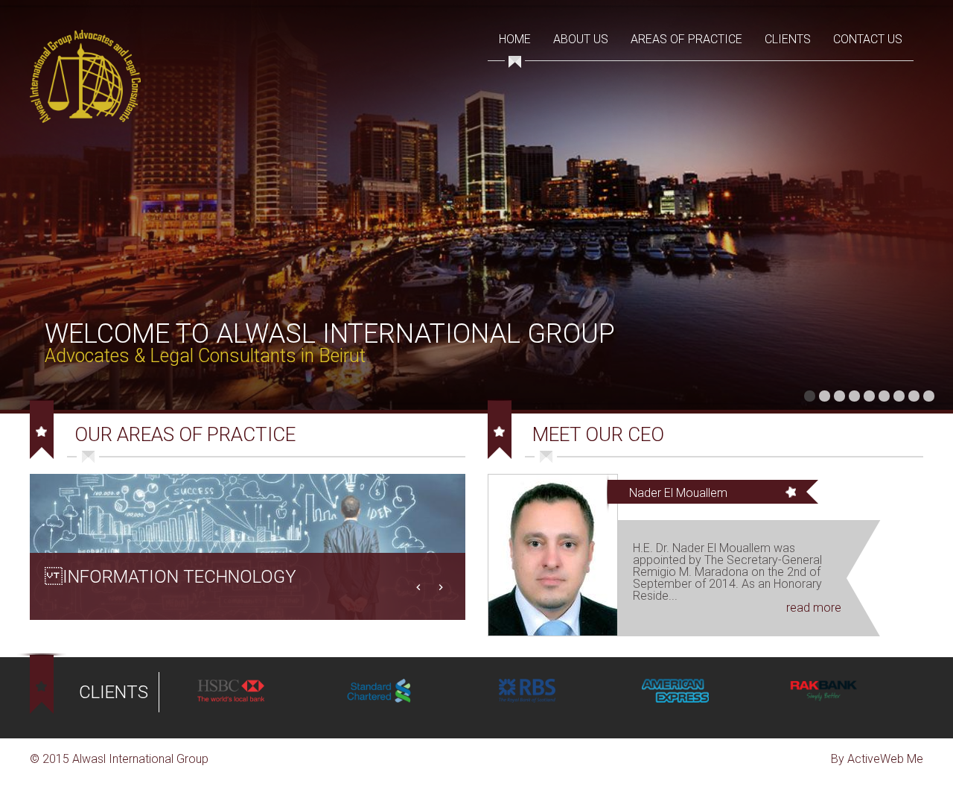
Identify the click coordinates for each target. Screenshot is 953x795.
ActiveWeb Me (885, 759)
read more (813, 608)
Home (515, 39)
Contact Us (867, 39)
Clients (788, 39)
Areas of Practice (686, 39)
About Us (580, 39)
